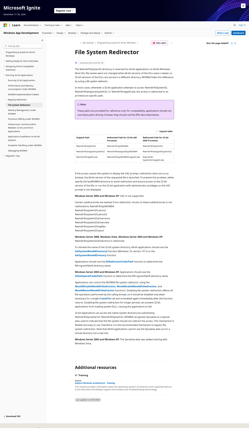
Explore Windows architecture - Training (95, 383)
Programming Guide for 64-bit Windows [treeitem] (20, 54)
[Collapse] (42, 40)
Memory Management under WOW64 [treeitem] (22, 112)
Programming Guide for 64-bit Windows (116, 42)
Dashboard (238, 33)
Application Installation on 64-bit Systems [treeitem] (24, 138)
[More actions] (171, 43)
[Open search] (235, 25)
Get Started (88, 42)
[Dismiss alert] (243, 5)
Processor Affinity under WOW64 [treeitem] (23, 119)
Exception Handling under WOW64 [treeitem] (25, 145)
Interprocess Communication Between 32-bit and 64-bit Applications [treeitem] (22, 128)
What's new (223, 33)
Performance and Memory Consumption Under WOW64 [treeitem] (22, 87)
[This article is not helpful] (235, 43)
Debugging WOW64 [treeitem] (17, 150)
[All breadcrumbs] (77, 43)
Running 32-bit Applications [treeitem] (21, 80)
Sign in (242, 25)
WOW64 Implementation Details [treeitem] (23, 94)
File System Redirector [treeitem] (19, 105)
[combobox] (23, 46)
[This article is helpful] (231, 43)
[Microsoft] (5, 25)
